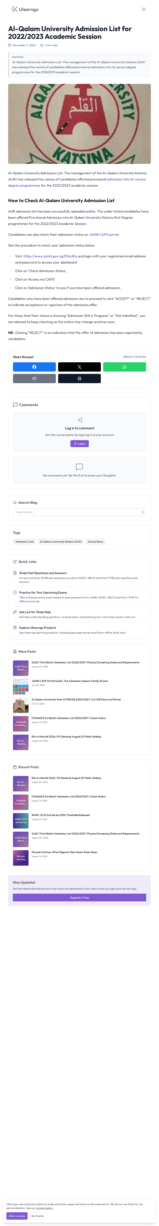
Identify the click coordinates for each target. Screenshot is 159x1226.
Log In (82, 443)
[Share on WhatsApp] (124, 367)
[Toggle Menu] (144, 9)
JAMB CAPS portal (103, 234)
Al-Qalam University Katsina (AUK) (61, 541)
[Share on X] (79, 367)
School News (95, 541)
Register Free (79, 897)
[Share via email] (34, 378)
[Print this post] (79, 378)
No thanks (38, 1216)
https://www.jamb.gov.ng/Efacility (50, 256)
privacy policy (44, 1208)
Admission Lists (24, 541)
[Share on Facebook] (34, 367)
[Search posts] (142, 512)
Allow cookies (17, 1216)
